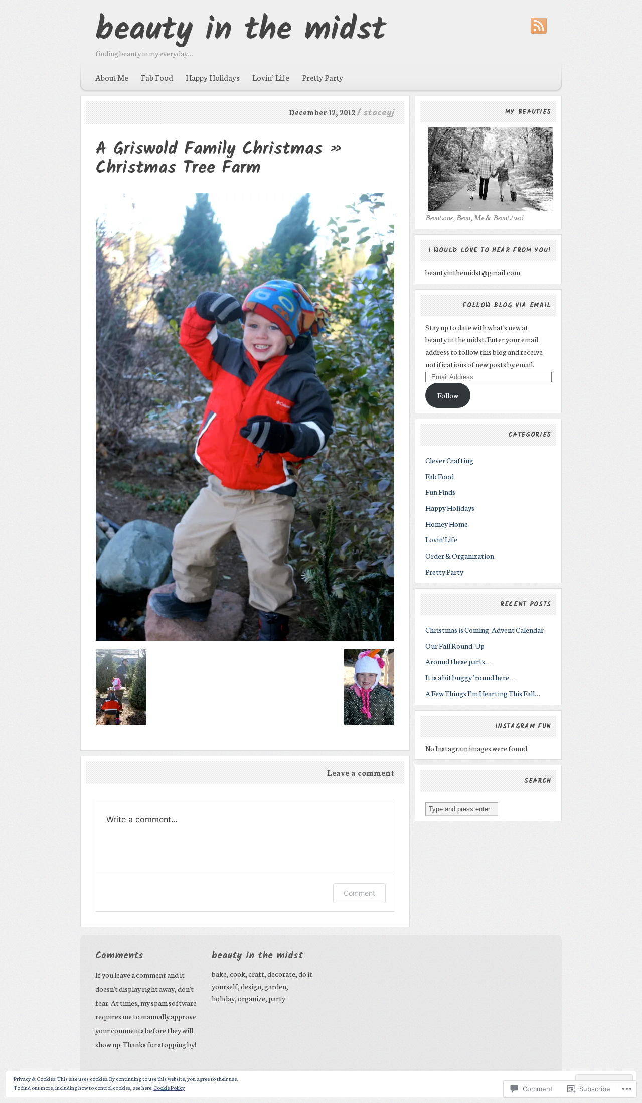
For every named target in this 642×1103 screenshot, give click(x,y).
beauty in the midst (240, 30)
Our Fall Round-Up (455, 645)
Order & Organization (459, 555)
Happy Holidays (213, 77)
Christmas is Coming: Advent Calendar (484, 629)
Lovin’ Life (270, 77)
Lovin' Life (441, 539)
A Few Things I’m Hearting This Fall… (482, 692)
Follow (447, 395)
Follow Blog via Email (506, 305)
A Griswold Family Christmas (209, 149)
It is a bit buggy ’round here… (470, 677)
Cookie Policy (169, 1087)
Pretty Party (322, 77)
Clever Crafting (449, 460)
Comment (359, 893)
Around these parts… (458, 661)
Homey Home (446, 523)
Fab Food (157, 77)
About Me (111, 77)
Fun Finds (440, 491)
